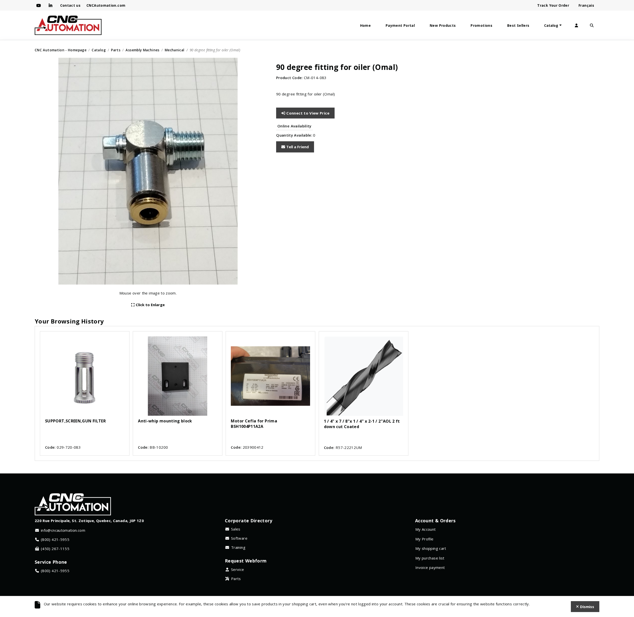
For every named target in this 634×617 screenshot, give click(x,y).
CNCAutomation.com (105, 5)
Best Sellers (518, 25)
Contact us (70, 5)
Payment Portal (400, 25)
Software (239, 538)
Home (365, 25)
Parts (115, 50)
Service (237, 569)
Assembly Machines (142, 50)
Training (238, 547)
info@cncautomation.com (63, 530)
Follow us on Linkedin (51, 5)
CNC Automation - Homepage (60, 50)
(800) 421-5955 (55, 539)
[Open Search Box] (591, 25)
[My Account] (576, 25)
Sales (235, 529)
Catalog (551, 25)
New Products (443, 25)
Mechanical (175, 50)
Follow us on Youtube (40, 5)
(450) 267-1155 (55, 548)
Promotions (481, 25)
